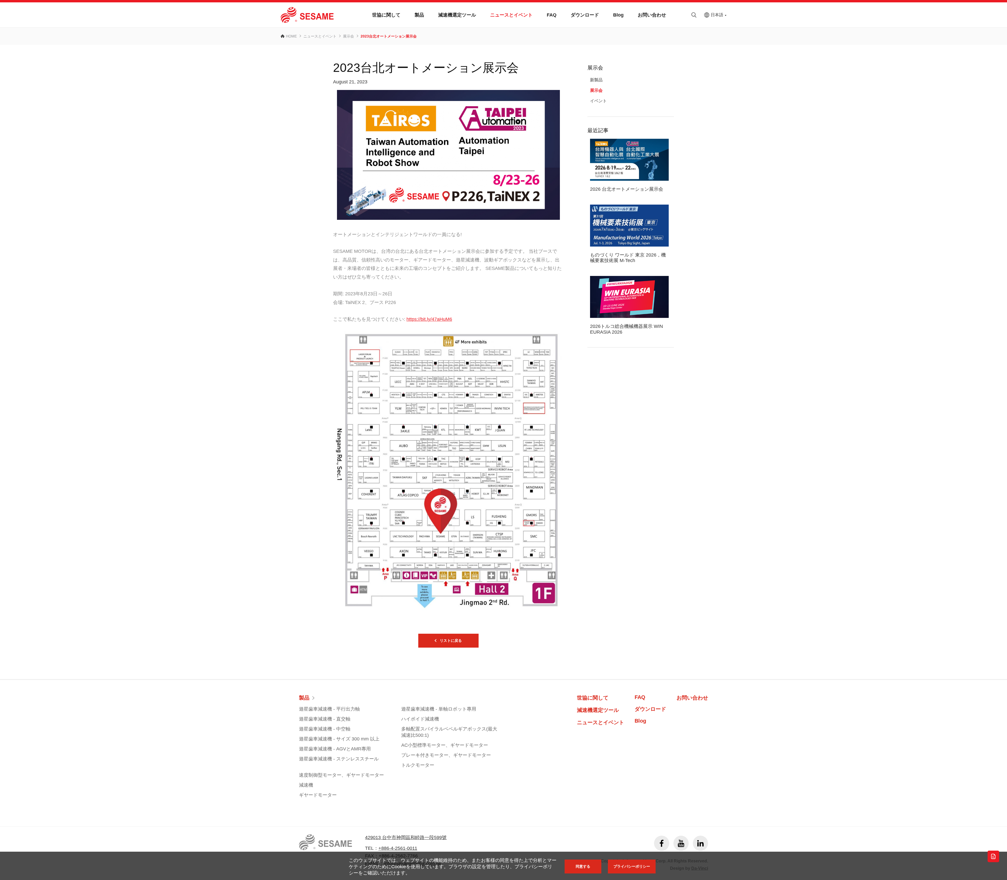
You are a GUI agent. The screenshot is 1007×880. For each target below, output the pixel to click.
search (694, 15)
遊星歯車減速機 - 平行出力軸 (329, 709)
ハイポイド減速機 (420, 719)
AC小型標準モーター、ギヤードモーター (444, 745)
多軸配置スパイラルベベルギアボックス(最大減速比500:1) (449, 732)
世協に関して (386, 15)
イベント (598, 101)
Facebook (661, 843)
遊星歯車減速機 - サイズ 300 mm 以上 (339, 739)
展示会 (348, 36)
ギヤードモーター (318, 795)
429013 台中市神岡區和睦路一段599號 (406, 837)
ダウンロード (585, 15)
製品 (419, 15)
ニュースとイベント (511, 15)
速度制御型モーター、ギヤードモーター (341, 775)
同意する (583, 866)
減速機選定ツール (457, 15)
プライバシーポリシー (631, 866)
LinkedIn (700, 843)
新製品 (596, 80)
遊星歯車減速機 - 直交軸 (324, 719)
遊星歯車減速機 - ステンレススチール (339, 758)
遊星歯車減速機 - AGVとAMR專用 (335, 748)
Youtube (681, 843)
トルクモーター (417, 765)
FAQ (551, 15)
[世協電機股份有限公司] (307, 15)
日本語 (717, 15)
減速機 (306, 785)
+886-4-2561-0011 (397, 848)
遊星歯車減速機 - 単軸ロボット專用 (438, 709)
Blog (618, 15)
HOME (291, 36)
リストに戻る (451, 640)
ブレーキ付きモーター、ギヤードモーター (446, 755)
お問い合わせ (652, 15)
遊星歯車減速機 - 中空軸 (324, 729)
